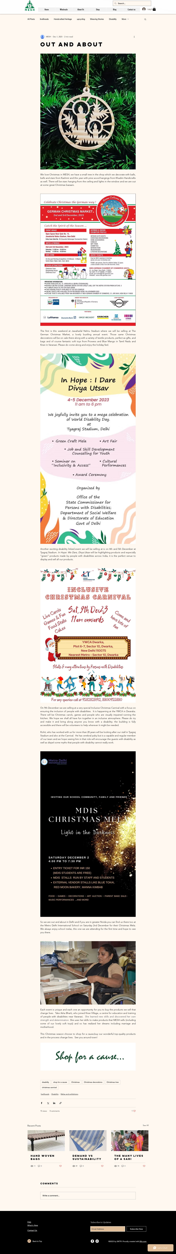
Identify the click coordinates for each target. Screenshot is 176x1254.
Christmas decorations (93, 1082)
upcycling (81, 19)
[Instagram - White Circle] (97, 1241)
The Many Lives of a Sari (129, 1157)
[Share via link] (60, 1103)
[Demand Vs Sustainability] (88, 1140)
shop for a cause (60, 1082)
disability (45, 1082)
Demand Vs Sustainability (87, 1157)
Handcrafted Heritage (63, 19)
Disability (113, 19)
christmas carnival (49, 1087)
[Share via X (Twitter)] (48, 1103)
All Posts (31, 19)
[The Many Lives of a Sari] (129, 1140)
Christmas (75, 1082)
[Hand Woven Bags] (46, 1140)
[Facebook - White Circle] (92, 1241)
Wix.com (143, 1241)
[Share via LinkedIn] (54, 1103)
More (124, 19)
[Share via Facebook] (41, 1103)
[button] (154, 9)
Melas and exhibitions (69, 1094)
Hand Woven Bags (43, 1157)
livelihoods (44, 19)
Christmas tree (113, 1082)
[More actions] (134, 36)
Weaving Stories (97, 19)
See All (146, 1125)
